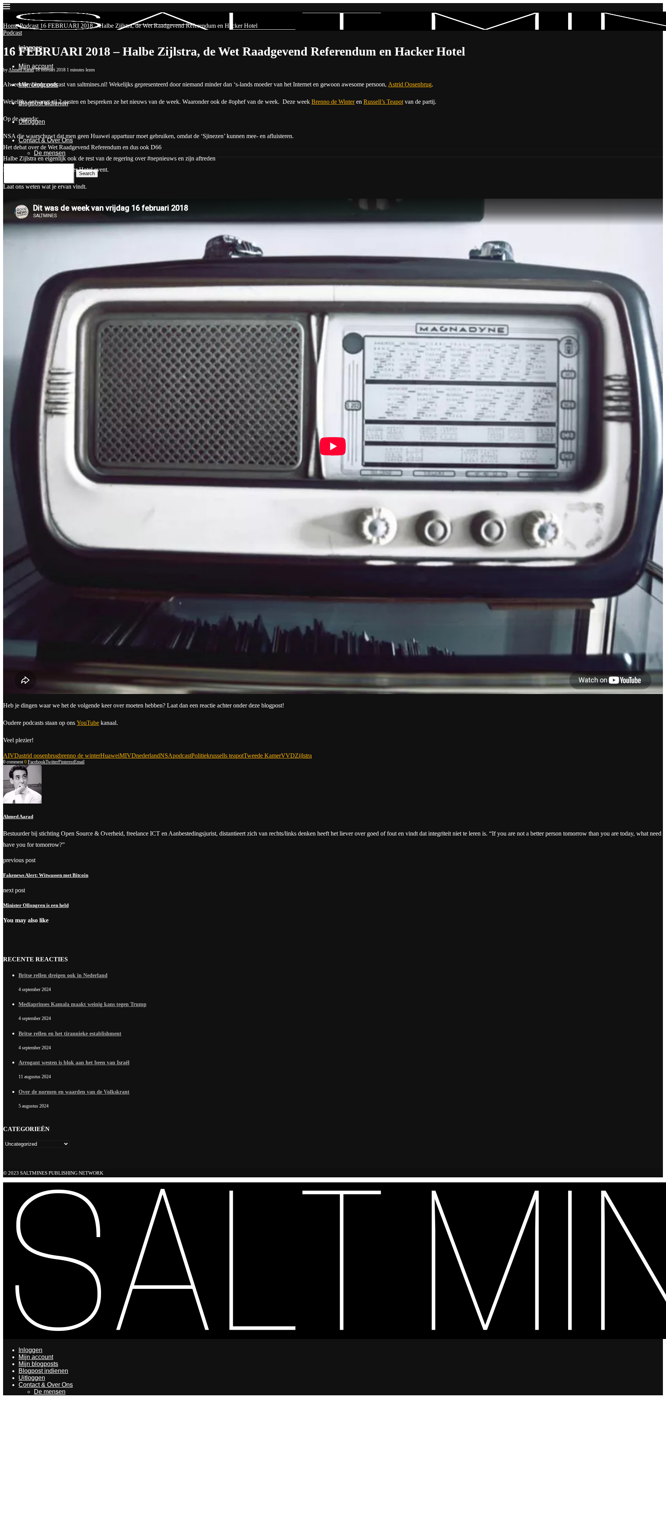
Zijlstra (303, 755)
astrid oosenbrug (39, 755)
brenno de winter (79, 755)
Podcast (29, 25)
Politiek (200, 755)
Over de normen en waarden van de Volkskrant (74, 1092)
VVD (288, 755)
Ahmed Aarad (21, 70)
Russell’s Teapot (383, 101)
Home (10, 25)
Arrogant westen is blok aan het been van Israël (74, 1062)
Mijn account (35, 66)
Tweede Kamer (262, 755)
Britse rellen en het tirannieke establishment (69, 1034)
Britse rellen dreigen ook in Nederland (63, 975)
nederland (148, 755)
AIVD (11, 755)
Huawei (109, 755)
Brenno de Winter (333, 101)
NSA (166, 755)
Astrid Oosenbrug (410, 84)
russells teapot (227, 755)
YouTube (88, 722)
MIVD (127, 755)
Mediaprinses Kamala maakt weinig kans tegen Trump (82, 1004)
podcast (182, 755)
